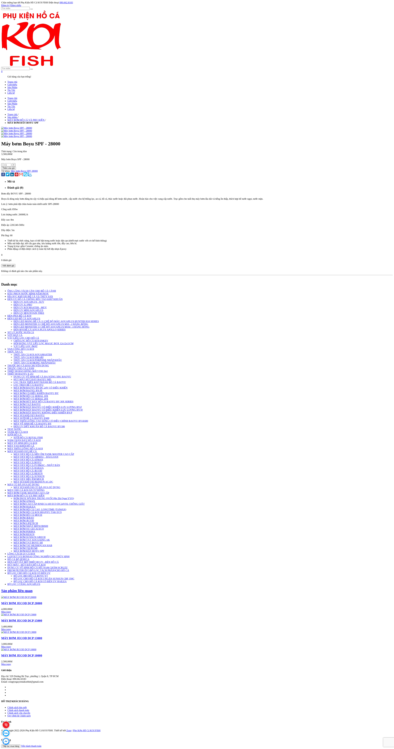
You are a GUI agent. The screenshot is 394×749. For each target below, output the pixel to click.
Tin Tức (11, 90)
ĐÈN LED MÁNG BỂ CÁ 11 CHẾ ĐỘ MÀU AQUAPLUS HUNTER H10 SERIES (56, 321)
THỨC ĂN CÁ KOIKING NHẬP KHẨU (35, 363)
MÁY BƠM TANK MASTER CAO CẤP (28, 493)
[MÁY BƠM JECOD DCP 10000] (18, 649)
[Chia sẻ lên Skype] (25, 174)
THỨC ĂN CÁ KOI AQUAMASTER (33, 354)
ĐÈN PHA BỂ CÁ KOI (19, 315)
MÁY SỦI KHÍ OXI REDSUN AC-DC (33, 481)
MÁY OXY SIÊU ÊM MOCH (29, 479)
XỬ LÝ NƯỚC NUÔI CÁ (20, 332)
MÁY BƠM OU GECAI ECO (29, 529)
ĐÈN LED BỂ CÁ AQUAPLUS (23, 318)
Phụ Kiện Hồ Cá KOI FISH (87, 730)
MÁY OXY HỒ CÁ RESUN (28, 473)
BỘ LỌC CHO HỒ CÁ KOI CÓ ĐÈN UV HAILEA (40, 581)
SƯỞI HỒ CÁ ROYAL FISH (28, 437)
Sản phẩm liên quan (16, 591)
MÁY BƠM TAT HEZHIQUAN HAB (33, 545)
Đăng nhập (15, 5)
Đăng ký (5, 5)
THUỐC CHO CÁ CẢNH (20, 368)
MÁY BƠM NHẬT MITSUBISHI (31, 526)
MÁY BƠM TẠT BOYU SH (28, 542)
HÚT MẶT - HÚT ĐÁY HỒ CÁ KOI (26, 564)
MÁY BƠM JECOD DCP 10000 (21, 655)
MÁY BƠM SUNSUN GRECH (30, 537)
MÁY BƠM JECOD (24, 520)
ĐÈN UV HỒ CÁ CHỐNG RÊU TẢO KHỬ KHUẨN (35, 299)
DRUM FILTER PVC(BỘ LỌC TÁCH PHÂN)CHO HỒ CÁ (38, 570)
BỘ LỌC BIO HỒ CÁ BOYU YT (31, 576)
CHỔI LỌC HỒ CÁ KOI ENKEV (31, 340)
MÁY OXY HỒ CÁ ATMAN (28, 459)
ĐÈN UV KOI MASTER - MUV (30, 307)
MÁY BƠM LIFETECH (26, 523)
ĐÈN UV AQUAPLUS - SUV (29, 302)
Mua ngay (6, 612)
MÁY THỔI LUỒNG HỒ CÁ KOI (25, 448)
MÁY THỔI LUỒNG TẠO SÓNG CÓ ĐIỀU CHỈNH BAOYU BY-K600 (51, 421)
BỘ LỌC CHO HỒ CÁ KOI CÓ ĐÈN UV (28, 573)
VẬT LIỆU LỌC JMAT (26, 346)
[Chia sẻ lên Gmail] (21, 174)
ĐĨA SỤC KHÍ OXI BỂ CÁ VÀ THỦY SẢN (30, 296)
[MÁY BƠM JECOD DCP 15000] (18, 614)
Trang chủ (12, 82)
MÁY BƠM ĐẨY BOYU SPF (29, 551)
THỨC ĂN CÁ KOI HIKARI (28, 357)
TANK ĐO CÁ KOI (17, 432)
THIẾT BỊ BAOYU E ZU (20, 374)
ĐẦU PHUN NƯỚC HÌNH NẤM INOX (28, 293)
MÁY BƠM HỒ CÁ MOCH (28, 515)
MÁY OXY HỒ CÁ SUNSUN (29, 476)
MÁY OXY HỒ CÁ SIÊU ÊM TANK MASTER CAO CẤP (44, 454)
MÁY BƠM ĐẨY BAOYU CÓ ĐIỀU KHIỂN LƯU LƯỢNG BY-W (48, 410)
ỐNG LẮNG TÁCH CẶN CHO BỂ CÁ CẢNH (31, 291)
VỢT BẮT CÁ (14, 335)
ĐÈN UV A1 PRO (23, 304)
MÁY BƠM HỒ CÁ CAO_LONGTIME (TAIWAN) (40, 509)
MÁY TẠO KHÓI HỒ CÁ (20, 446)
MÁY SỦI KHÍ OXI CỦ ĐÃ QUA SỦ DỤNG (37, 487)
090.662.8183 (66, 2)
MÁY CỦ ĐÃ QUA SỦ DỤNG (23, 484)
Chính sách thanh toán (18, 710)
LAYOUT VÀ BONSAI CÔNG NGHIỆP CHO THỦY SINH (38, 556)
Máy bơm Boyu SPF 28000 (24, 171)
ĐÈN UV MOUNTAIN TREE (29, 313)
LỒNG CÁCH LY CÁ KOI (21, 553)
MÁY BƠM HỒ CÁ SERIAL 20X (31, 398)
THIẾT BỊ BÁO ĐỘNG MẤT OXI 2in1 (27, 371)
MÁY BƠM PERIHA (24, 531)
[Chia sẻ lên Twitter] (8, 174)
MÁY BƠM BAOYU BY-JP (28, 390)
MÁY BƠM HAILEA (25, 506)
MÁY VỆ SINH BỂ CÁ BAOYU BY (33, 423)
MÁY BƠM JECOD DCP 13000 (21, 638)
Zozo (68, 730)
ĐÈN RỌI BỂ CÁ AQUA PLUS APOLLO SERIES (40, 329)
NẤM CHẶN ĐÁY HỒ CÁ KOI (24, 440)
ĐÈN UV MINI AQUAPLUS (28, 310)
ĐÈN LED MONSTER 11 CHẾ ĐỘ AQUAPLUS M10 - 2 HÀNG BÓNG (51, 324)
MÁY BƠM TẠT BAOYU (27, 404)
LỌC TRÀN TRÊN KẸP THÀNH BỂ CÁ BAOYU (40, 382)
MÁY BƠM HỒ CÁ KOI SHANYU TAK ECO (38, 512)
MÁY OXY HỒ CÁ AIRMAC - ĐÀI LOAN (36, 457)
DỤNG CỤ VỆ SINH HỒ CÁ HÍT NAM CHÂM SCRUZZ (37, 567)
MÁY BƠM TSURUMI (25, 548)
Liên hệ (11, 93)
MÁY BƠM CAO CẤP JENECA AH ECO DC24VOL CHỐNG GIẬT (49, 504)
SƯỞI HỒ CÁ (14, 434)
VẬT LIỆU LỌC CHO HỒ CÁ (23, 338)
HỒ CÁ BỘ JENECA (18, 559)
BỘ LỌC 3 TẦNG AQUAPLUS (23, 584)
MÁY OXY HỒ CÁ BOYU (28, 462)
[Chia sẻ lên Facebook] (3, 175)
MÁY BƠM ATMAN (24, 501)
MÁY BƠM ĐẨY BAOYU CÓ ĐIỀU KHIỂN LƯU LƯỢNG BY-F (48, 407)
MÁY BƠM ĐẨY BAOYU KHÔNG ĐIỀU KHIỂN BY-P (43, 412)
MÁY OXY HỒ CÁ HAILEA (29, 468)
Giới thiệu (12, 84)
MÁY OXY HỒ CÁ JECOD (28, 470)
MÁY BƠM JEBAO (24, 517)
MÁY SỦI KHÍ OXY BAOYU (29, 415)
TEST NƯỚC (14, 429)
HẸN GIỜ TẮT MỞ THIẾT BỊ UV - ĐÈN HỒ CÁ (33, 562)
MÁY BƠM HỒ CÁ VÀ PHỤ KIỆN (25, 495)
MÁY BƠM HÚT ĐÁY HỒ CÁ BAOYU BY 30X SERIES (43, 401)
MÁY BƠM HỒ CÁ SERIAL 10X (31, 396)
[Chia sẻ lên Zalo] (30, 174)
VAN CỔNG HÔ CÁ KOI (20, 349)
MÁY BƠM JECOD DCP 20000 (21, 603)
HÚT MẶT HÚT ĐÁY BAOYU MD (32, 379)
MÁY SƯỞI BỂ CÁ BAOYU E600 (31, 418)
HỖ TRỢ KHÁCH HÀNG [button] (15, 701)
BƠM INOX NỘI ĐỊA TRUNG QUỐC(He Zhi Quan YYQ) (44, 498)
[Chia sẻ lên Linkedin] (12, 175)
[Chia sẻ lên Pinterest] (16, 175)
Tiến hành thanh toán (31, 746)
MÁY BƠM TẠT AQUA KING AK (32, 540)
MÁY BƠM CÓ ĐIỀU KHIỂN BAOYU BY (36, 393)
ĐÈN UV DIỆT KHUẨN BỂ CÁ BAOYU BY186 (39, 426)
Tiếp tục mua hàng (10, 746)
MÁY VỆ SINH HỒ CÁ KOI (22, 443)
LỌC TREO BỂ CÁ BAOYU (29, 385)
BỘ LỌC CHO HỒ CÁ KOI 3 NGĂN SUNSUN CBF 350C (44, 578)
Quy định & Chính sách (19, 715)
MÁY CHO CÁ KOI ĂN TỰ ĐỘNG (26, 490)
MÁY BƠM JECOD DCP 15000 (21, 620)
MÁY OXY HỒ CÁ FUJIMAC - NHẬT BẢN (37, 465)
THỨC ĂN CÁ (15, 351)
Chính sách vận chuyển (18, 713)
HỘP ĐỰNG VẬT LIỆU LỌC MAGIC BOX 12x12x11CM (43, 343)
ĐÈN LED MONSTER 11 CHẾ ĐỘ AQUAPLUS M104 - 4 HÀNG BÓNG (51, 327)
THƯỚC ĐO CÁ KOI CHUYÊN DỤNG (28, 365)
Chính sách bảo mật (17, 707)
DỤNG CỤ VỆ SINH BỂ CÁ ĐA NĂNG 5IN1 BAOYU (42, 376)
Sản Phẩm (12, 87)
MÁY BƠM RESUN (24, 534)
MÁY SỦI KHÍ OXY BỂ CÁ (22, 451)
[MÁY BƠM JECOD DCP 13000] (18, 632)
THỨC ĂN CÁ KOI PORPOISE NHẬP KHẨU (38, 360)
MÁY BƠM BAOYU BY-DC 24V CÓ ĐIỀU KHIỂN (41, 387)
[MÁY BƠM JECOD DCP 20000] (18, 597)
